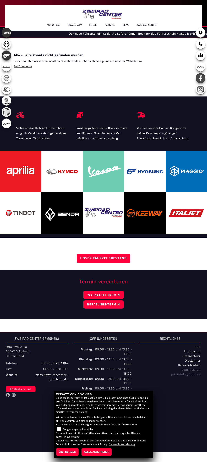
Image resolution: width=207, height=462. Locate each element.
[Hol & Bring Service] (163, 114)
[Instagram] (200, 89)
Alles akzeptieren (96, 452)
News (125, 25)
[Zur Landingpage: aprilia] (6, 33)
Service (110, 25)
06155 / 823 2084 (54, 363)
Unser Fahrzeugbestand (103, 258)
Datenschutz (191, 356)
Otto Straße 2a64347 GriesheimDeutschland (18, 351)
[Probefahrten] (43, 114)
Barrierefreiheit (189, 365)
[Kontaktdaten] (200, 44)
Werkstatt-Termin (103, 295)
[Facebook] (200, 78)
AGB (198, 347)
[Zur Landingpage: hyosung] (6, 55)
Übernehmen (67, 452)
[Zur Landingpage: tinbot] (6, 112)
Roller (93, 25)
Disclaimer (193, 361)
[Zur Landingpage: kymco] (6, 89)
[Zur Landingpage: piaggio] (6, 101)
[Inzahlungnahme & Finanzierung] (103, 114)
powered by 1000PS (186, 374)
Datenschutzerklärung (74, 412)
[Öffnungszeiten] (200, 33)
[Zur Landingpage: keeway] (6, 78)
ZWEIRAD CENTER (146, 25)
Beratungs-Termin (103, 304)
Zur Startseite (23, 66)
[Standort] (200, 55)
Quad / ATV (75, 25)
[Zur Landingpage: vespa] (6, 123)
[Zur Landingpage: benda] (6, 44)
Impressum (192, 351)
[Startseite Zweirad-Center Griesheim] (102, 13)
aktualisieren (191, 370)
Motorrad (53, 25)
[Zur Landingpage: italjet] (6, 67)
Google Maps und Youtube (78, 429)
